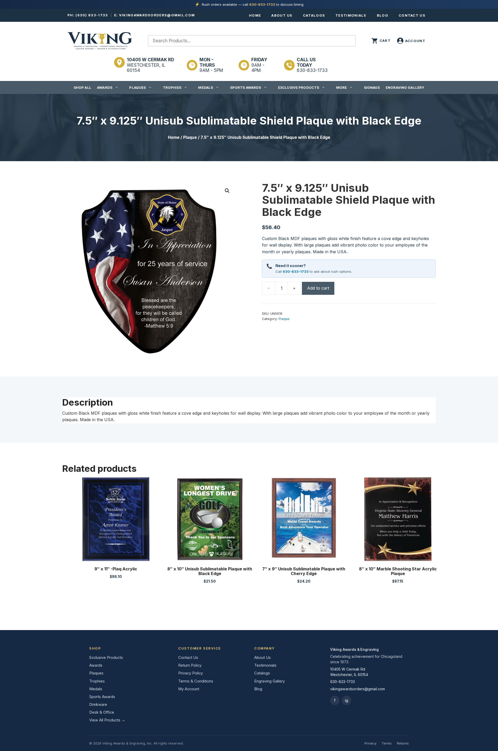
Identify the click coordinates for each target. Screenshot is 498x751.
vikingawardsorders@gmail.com (157, 15)
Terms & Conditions (195, 681)
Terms (387, 743)
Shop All (82, 87)
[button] (227, 190)
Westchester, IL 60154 (150, 65)
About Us (281, 15)
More (341, 87)
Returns (403, 743)
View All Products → (107, 720)
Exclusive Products (298, 87)
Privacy (370, 743)
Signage (372, 87)
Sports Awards (245, 87)
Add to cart (318, 288)
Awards (104, 87)
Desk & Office (101, 712)
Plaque (190, 137)
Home (255, 15)
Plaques (137, 87)
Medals (205, 87)
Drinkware (98, 704)
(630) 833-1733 (91, 15)
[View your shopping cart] (381, 41)
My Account (188, 689)
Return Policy (190, 665)
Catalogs (314, 15)
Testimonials (350, 15)
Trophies (172, 87)
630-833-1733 (262, 4)
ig (346, 700)
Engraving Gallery (405, 87)
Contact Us (412, 15)
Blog (382, 15)
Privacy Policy (190, 673)
